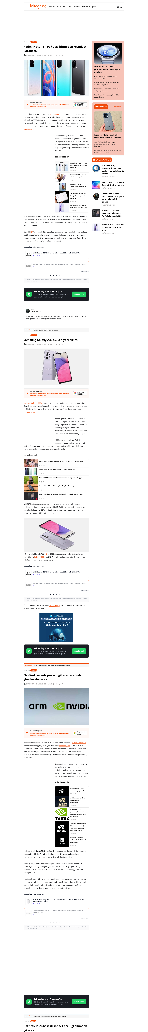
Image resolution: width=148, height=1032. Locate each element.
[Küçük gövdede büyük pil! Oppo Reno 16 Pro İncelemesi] (108, 121)
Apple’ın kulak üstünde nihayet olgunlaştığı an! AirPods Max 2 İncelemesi (104, 144)
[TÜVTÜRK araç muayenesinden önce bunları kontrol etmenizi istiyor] (96, 168)
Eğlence (33, 1021)
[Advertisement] (56, 946)
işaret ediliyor (29, 129)
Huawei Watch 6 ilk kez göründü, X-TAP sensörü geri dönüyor (107, 69)
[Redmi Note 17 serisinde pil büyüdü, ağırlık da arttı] (96, 227)
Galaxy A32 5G (40, 557)
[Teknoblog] (38, 6)
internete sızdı (29, 412)
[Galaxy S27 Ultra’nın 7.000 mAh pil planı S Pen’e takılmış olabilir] (96, 213)
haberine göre (64, 745)
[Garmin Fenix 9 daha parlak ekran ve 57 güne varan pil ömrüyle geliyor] (96, 196)
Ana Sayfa (26, 41)
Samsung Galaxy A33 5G (33, 403)
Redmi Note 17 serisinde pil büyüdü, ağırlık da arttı (113, 227)
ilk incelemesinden (79, 742)
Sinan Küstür (30, 55)
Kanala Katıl (79, 294)
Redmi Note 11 (56, 114)
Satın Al (35, 255)
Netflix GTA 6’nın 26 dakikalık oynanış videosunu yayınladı (106, 84)
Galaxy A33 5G (54, 605)
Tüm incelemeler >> (117, 106)
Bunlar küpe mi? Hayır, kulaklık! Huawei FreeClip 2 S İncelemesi (107, 151)
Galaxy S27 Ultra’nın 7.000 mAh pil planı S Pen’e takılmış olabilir (112, 213)
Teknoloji (34, 41)
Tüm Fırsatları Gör (55, 276)
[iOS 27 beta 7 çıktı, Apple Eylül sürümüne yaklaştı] (96, 185)
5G (32, 232)
